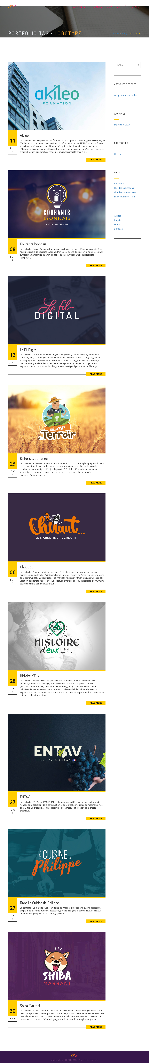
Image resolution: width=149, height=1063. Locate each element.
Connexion (119, 183)
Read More (96, 159)
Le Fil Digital (28, 349)
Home (116, 33)
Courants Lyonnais (33, 243)
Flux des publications (124, 188)
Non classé (119, 154)
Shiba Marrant (30, 1005)
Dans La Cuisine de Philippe (39, 902)
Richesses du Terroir (34, 458)
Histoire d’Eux (29, 675)
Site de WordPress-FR (124, 196)
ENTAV (25, 796)
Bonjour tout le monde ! (125, 95)
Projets (96, 7)
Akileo (24, 135)
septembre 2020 (122, 124)
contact (114, 7)
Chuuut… (26, 567)
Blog (124, 33)
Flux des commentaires (125, 192)
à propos (132, 7)
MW (12, 6)
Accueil (79, 7)
